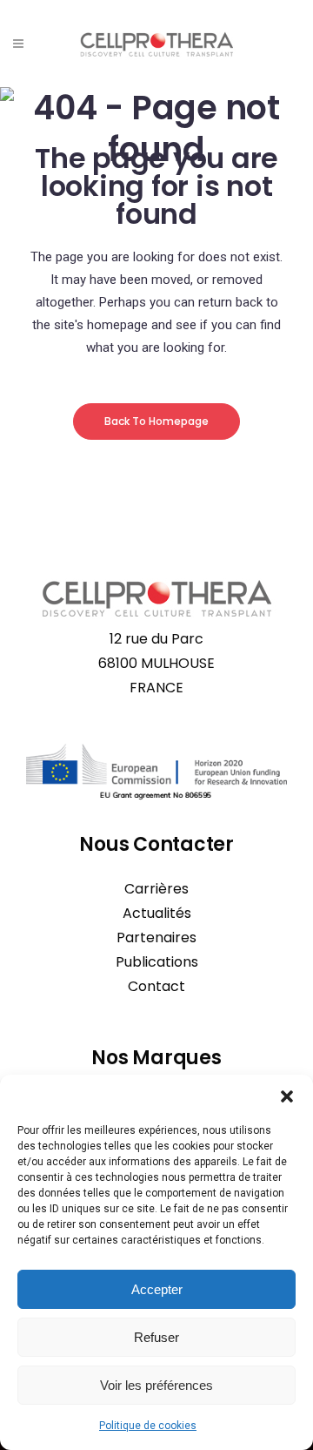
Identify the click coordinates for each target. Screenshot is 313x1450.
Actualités (157, 913)
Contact (156, 986)
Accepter (157, 1289)
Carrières (156, 889)
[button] (287, 1096)
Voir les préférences (156, 1385)
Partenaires (156, 937)
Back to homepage (156, 421)
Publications (157, 962)
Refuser (156, 1337)
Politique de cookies (147, 1426)
